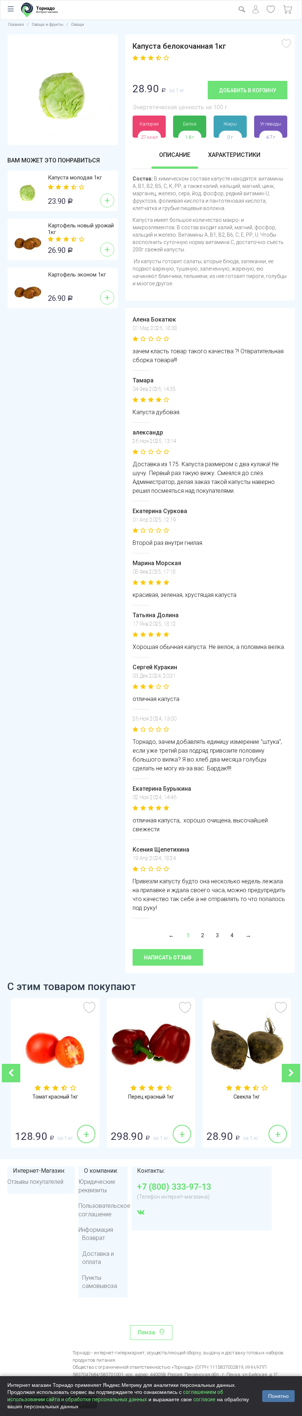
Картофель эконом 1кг (77, 274)
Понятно (278, 1396)
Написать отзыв (168, 957)
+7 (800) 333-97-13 (174, 1187)
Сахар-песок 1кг (247, 1097)
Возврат (93, 1237)
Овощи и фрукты (47, 24)
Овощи (77, 24)
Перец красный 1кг (55, 1097)
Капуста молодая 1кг (75, 177)
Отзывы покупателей (35, 1181)
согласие (204, 1399)
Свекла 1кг (151, 1097)
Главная (16, 24)
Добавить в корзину (247, 90)
